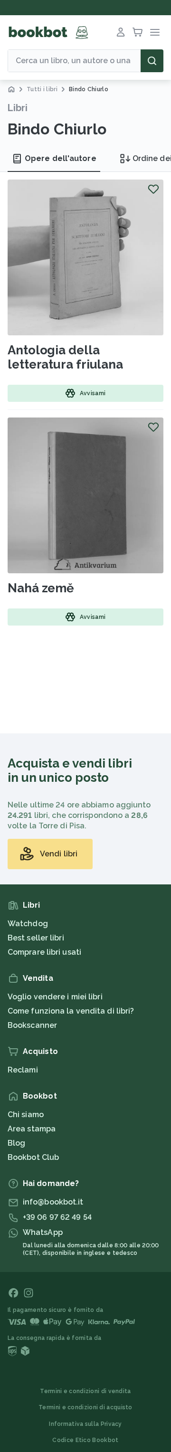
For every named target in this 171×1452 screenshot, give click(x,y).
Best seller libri (36, 937)
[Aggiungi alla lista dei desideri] (153, 189)
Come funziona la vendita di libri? (71, 1010)
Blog (16, 1143)
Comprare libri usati (44, 952)
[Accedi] (120, 32)
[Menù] (154, 32)
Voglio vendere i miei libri (55, 996)
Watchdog (28, 923)
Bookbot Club (33, 1157)
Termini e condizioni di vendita (85, 1391)
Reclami (23, 1069)
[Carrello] (137, 32)
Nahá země (41, 588)
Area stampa (32, 1128)
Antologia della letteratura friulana (65, 357)
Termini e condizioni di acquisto (85, 1407)
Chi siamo (26, 1114)
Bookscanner (32, 1025)
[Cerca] (152, 60)
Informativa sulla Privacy (85, 1424)
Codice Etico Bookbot (85, 1440)
